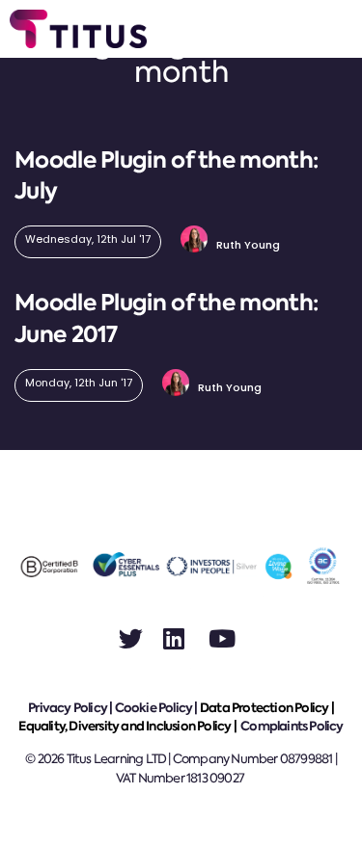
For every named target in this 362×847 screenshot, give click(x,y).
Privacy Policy (67, 708)
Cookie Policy (154, 708)
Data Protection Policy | (267, 708)
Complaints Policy (291, 726)
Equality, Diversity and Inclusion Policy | (128, 726)
